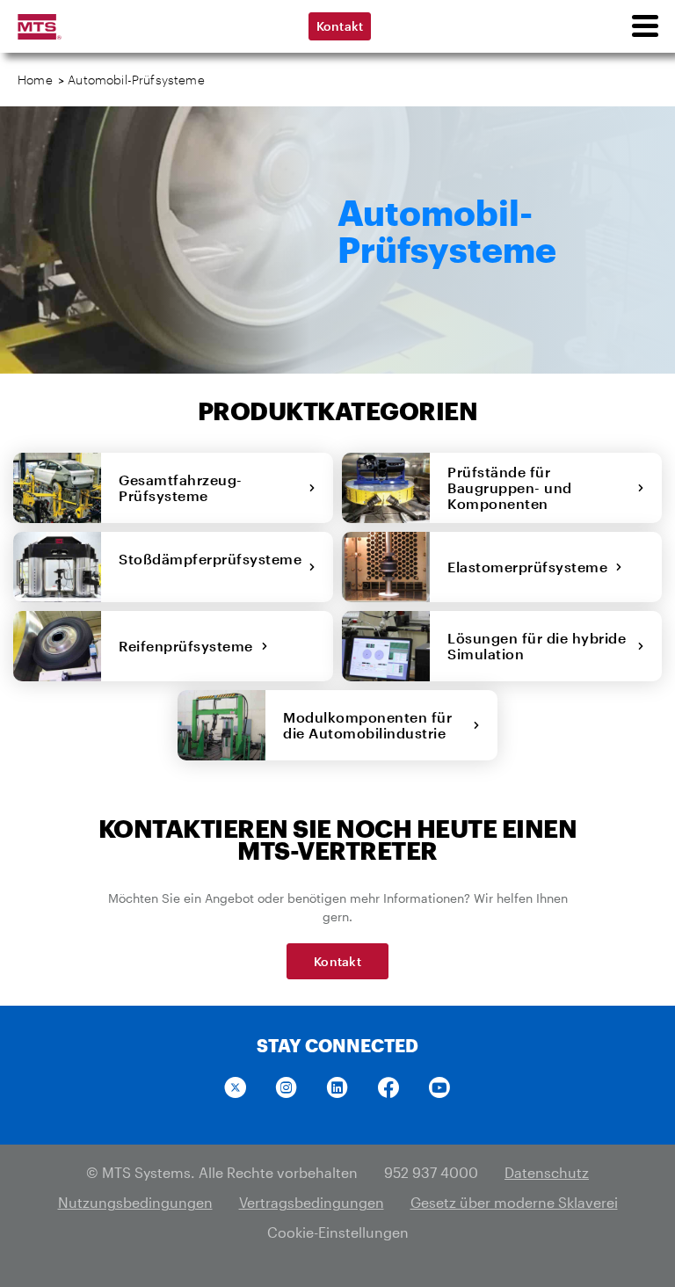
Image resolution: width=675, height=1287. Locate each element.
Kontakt (340, 25)
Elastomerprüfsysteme (531, 566)
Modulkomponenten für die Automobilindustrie (368, 725)
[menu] (644, 26)
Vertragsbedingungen (311, 1202)
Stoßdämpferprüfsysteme (210, 566)
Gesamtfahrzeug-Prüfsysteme (181, 487)
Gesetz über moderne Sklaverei (514, 1202)
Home (35, 79)
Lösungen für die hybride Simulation (536, 645)
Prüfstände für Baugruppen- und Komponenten (509, 487)
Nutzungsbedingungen (135, 1202)
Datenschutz (546, 1172)
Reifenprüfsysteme (190, 645)
